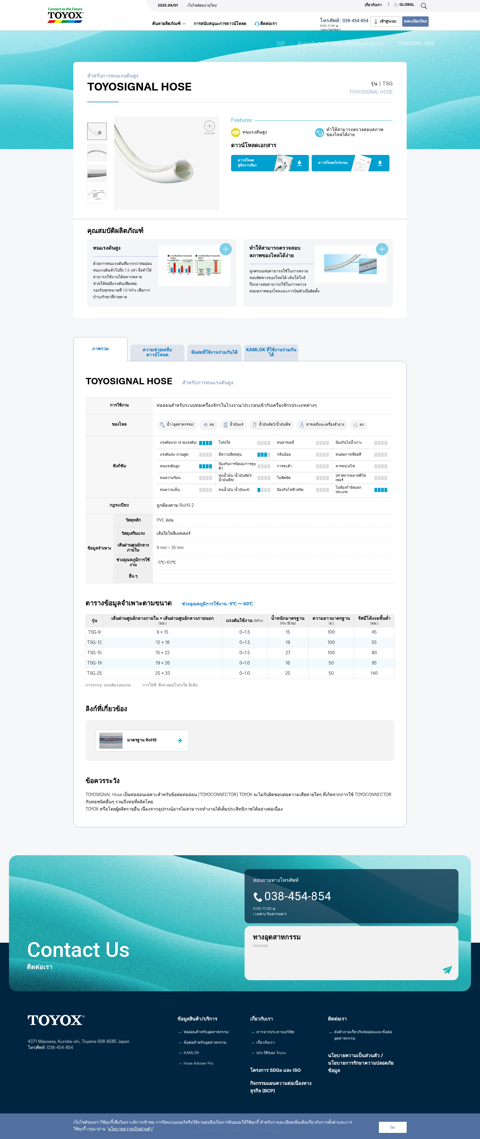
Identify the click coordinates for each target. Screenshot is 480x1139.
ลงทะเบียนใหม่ (415, 21)
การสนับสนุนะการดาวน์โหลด (220, 24)
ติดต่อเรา (268, 24)
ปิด (392, 1127)
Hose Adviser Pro (198, 1064)
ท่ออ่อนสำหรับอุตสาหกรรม (206, 1032)
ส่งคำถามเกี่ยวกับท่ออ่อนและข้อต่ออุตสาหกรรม (363, 1035)
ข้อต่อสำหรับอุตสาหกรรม (205, 1043)
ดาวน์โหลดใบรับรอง (333, 163)
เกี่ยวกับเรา (373, 5)
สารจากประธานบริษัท (275, 1032)
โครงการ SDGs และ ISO (275, 1070)
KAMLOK (191, 1053)
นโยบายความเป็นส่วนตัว (130, 1129)
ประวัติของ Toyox (271, 1053)
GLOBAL (406, 5)
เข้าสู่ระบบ (388, 21)
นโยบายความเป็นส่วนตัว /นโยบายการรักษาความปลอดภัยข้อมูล (361, 1063)
